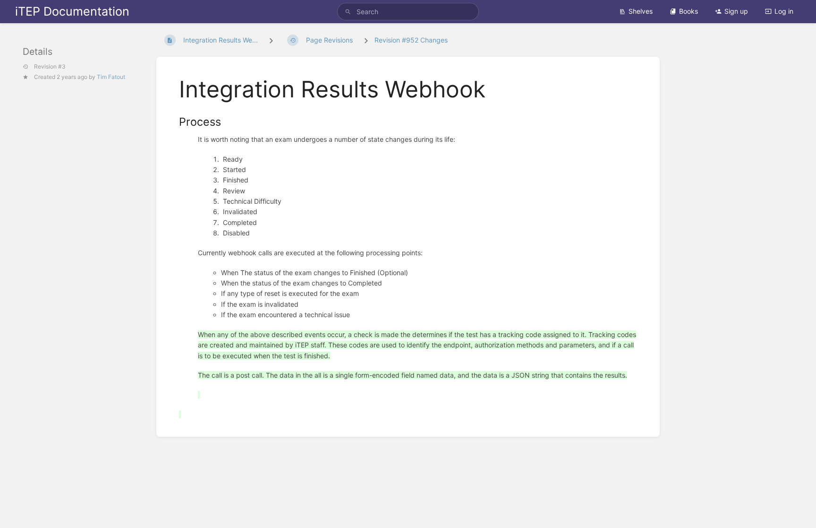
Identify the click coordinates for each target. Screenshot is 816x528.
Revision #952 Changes (411, 40)
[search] (408, 11)
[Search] (348, 12)
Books (688, 11)
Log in (783, 11)
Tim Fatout (111, 76)
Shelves (641, 11)
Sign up (736, 11)
